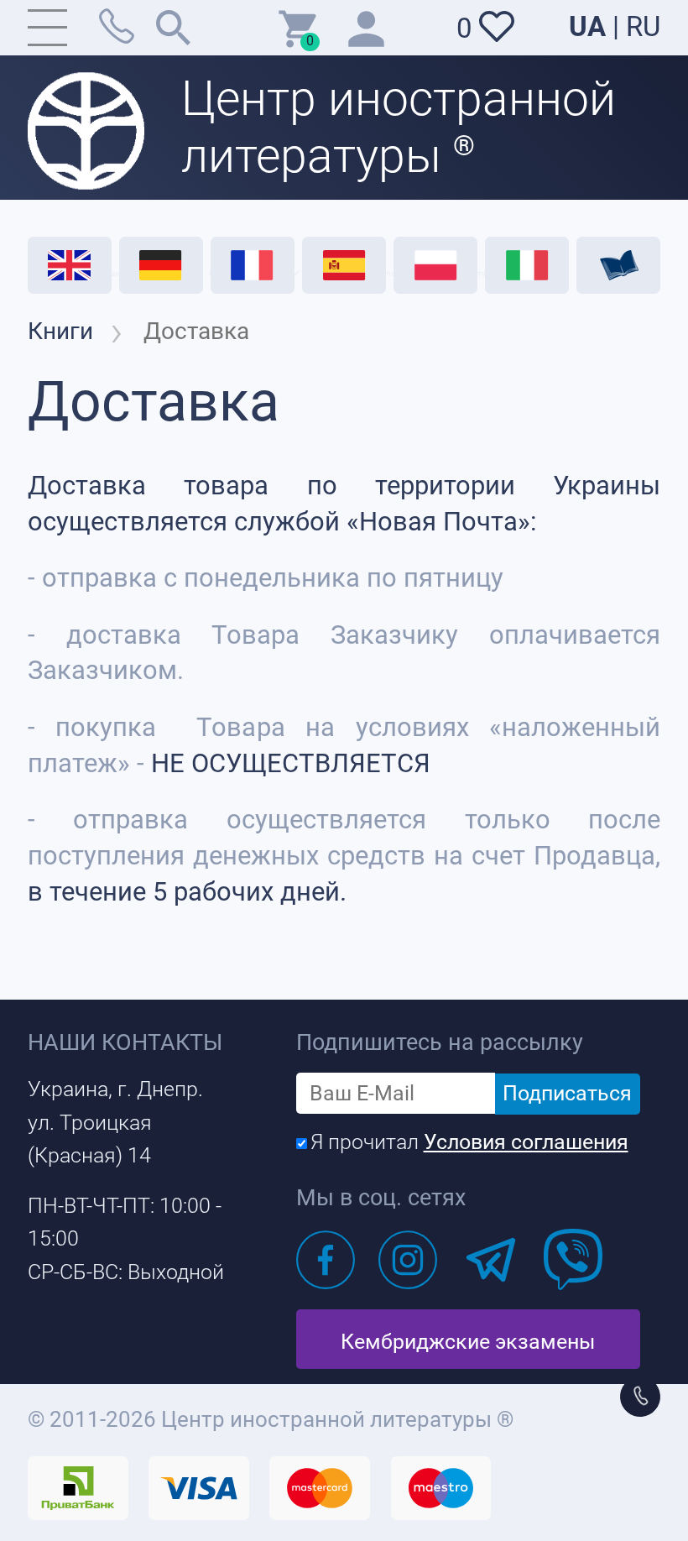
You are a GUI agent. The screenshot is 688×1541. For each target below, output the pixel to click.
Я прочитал (469, 1142)
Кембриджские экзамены (468, 1341)
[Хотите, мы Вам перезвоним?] (640, 1396)
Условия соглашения (526, 1142)
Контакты (481, 273)
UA (587, 27)
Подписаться (567, 1093)
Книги (60, 331)
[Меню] (48, 27)
